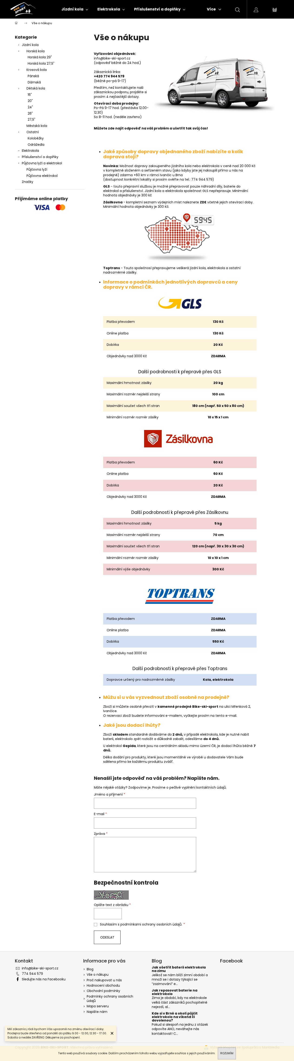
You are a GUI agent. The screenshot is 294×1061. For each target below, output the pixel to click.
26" (30, 113)
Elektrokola (30, 150)
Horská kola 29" (40, 57)
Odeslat (107, 937)
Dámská (34, 82)
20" (30, 101)
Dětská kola (35, 88)
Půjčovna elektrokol (42, 175)
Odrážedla (36, 144)
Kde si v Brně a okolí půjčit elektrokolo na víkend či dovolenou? (175, 1017)
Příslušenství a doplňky (40, 157)
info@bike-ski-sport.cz (40, 968)
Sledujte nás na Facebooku (44, 979)
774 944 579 (32, 973)
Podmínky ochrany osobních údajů (110, 998)
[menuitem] (75, 9)
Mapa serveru (98, 1006)
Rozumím (226, 1053)
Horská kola (35, 51)
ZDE (203, 202)
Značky (27, 181)
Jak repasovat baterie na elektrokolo (174, 992)
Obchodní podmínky (103, 990)
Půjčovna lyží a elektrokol (42, 163)
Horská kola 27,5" (41, 63)
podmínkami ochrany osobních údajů (151, 924)
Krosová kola (36, 69)
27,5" (31, 119)
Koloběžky (36, 138)
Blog (90, 969)
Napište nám (97, 1011)
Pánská (33, 76)
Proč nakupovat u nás (104, 980)
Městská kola (36, 125)
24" (30, 107)
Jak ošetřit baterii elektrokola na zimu (179, 969)
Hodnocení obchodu (103, 985)
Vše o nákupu (98, 974)
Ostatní (32, 132)
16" (30, 94)
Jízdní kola (30, 45)
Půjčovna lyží (36, 169)
